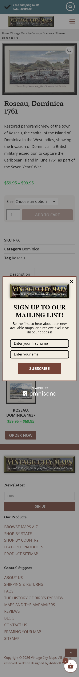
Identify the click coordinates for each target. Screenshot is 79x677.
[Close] (71, 281)
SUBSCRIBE (39, 368)
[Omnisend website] (39, 391)
